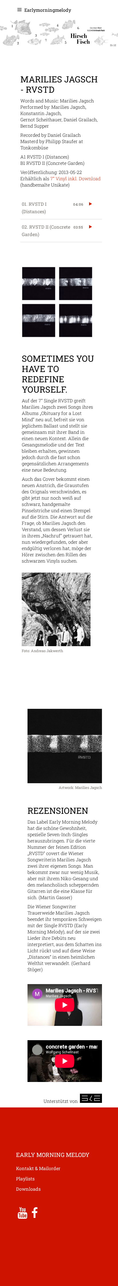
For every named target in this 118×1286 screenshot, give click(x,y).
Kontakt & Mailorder (38, 1168)
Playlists (25, 1179)
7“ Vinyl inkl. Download (75, 178)
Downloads (28, 1189)
